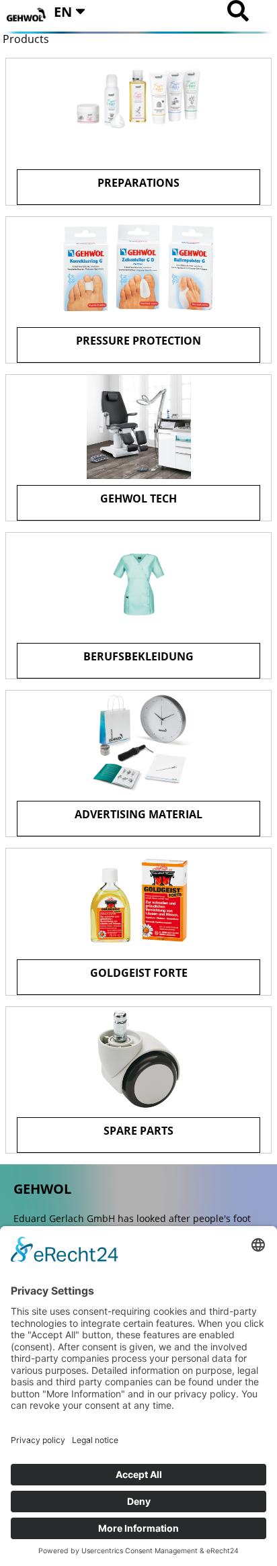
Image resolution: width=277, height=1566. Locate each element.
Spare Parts (138, 1130)
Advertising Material (138, 814)
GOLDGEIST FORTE (139, 972)
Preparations (138, 182)
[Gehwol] (27, 15)
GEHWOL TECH (138, 498)
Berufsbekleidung (138, 656)
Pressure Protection (138, 340)
